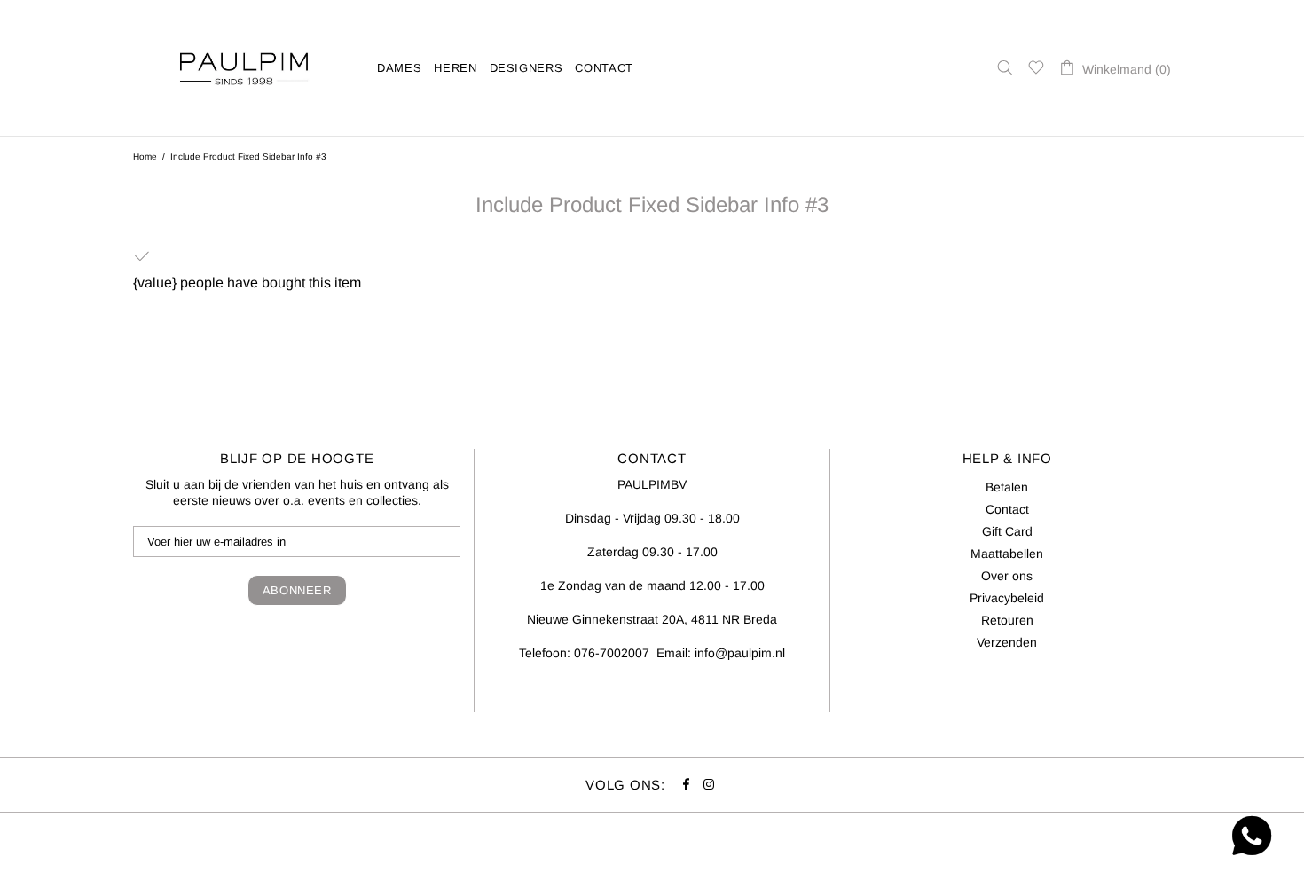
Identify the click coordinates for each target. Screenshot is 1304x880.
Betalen (1007, 487)
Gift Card (1007, 531)
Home (145, 156)
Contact (1007, 509)
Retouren (1007, 620)
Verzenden (1007, 642)
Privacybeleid (1007, 598)
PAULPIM (244, 67)
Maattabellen (1006, 553)
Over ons (1007, 576)
